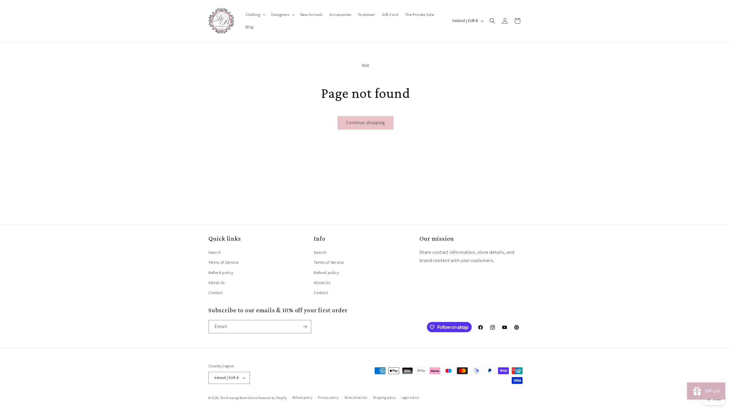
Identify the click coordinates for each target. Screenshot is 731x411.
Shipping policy (384, 398)
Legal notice (410, 398)
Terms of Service (223, 262)
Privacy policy (328, 398)
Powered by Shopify (272, 398)
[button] (255, 15)
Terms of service (355, 398)
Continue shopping (365, 122)
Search (214, 252)
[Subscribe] (304, 326)
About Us (216, 282)
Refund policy (220, 272)
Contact (215, 292)
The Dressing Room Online (239, 398)
